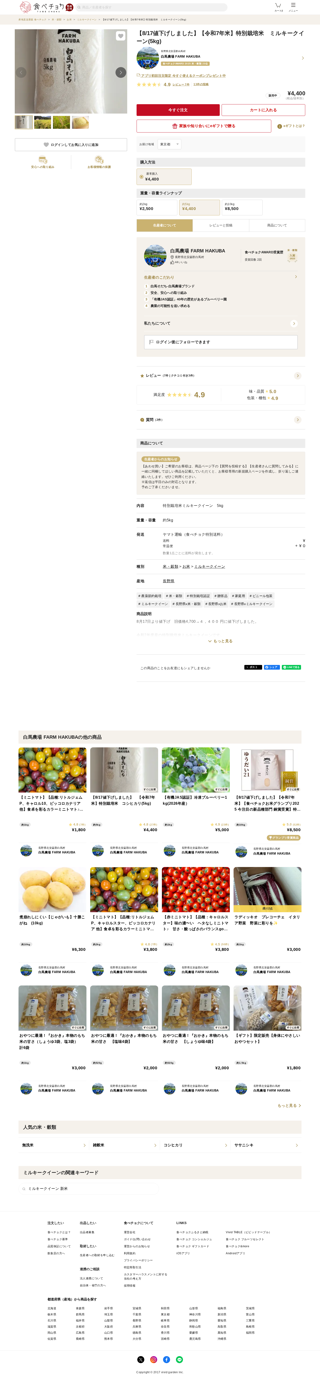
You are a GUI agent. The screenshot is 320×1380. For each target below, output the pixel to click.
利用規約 (130, 1253)
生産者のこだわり (159, 277)
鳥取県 (222, 1326)
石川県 (52, 1320)
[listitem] (54, 1145)
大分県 (137, 1338)
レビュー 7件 (181, 84)
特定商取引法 (132, 1267)
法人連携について (91, 1278)
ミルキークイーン (209, 566)
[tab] (221, 225)
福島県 (222, 1308)
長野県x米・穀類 (188, 604)
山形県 (193, 1308)
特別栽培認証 (200, 596)
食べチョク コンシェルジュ (194, 1239)
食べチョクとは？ (59, 1232)
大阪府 (108, 1326)
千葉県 (137, 1314)
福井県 (80, 1320)
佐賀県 (52, 1338)
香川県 (165, 1332)
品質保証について (59, 1246)
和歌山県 (195, 1326)
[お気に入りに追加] (120, 36)
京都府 (80, 1326)
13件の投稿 (200, 84)
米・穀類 (170, 566)
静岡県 (193, 1320)
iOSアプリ (183, 1253)
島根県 (250, 1326)
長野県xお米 (217, 604)
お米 (186, 566)
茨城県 (250, 1308)
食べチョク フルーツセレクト (245, 1239)
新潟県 (222, 1314)
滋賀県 (52, 1326)
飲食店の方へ (56, 1253)
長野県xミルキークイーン (253, 604)
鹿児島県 (195, 1338)
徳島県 (137, 1332)
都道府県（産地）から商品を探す (72, 1299)
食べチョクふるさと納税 (192, 1232)
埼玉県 (108, 1314)
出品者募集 (87, 1232)
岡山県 (52, 1332)
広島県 (80, 1332)
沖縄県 (222, 1338)
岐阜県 (165, 1320)
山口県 (108, 1332)
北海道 (52, 1308)
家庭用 (240, 596)
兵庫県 (137, 1326)
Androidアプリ (235, 1253)
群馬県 (80, 1314)
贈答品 (222, 596)
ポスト (254, 667)
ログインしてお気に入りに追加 (74, 145)
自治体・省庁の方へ (93, 1285)
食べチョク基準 (58, 1239)
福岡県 (250, 1332)
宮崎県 (165, 1338)
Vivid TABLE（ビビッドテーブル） (249, 1232)
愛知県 (222, 1320)
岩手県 (108, 1308)
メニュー (293, 10)
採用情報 (130, 1285)
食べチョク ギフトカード (192, 1246)
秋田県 (165, 1308)
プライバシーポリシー (138, 1260)
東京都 (165, 1314)
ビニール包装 (263, 596)
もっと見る (223, 641)
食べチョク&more (237, 1246)
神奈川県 (195, 1314)
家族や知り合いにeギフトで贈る (207, 126)
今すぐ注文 (178, 110)
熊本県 (108, 1338)
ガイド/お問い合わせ (137, 1239)
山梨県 (108, 1320)
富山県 (250, 1314)
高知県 (222, 1332)
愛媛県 (193, 1332)
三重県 (250, 1320)
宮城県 (137, 1308)
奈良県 (165, 1326)
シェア (273, 667)
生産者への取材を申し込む (97, 1255)
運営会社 (130, 1232)
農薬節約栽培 (151, 596)
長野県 (169, 581)
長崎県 (80, 1338)
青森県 (80, 1308)
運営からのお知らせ (137, 1246)
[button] (221, 388)
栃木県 (52, 1314)
